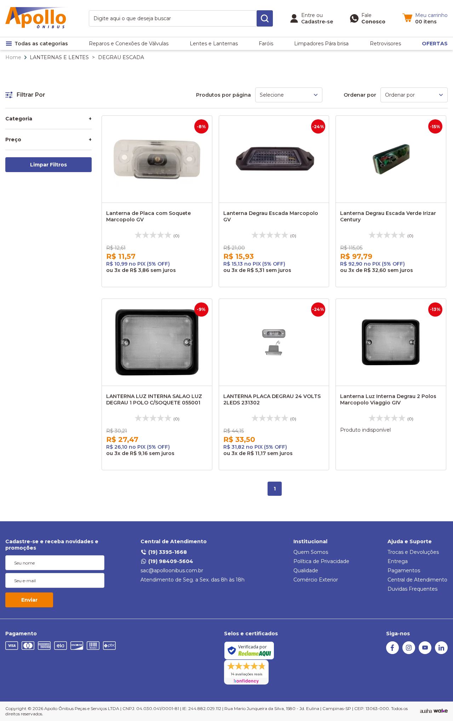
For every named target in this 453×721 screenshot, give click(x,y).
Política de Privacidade (321, 561)
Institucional (310, 541)
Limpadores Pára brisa (321, 43)
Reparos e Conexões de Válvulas (128, 43)
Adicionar (163, 195)
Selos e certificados (251, 633)
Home (13, 57)
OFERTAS (435, 43)
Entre (308, 15)
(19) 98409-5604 (170, 561)
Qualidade (305, 570)
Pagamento (21, 633)
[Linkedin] (441, 652)
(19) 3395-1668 (167, 552)
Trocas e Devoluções (413, 552)
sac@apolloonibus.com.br (172, 570)
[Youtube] (425, 652)
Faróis (266, 43)
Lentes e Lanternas (214, 43)
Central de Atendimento (174, 541)
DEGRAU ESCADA (121, 57)
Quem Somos (310, 552)
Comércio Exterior (315, 580)
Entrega (398, 561)
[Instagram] (408, 652)
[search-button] (265, 18)
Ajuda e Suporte (410, 541)
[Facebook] (392, 652)
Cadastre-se (317, 21)
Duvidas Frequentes (412, 589)
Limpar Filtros (48, 164)
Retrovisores (385, 43)
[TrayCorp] (441, 711)
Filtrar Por (31, 94)
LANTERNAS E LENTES (59, 57)
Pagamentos (404, 570)
